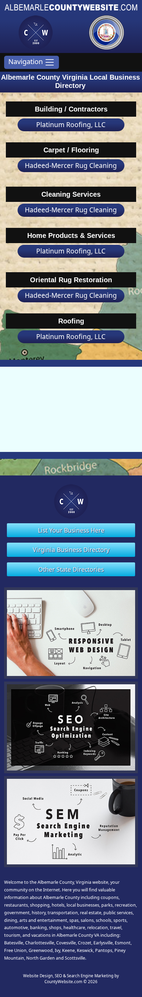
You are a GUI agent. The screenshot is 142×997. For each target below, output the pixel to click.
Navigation (26, 61)
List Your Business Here (71, 530)
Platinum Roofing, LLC (70, 124)
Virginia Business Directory (71, 549)
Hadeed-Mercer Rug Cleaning (71, 165)
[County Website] (35, 32)
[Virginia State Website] (106, 32)
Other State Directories (71, 569)
